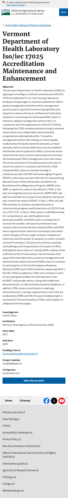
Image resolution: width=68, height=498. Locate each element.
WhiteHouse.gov (12, 490)
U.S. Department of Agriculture (27, 13)
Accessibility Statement (16, 432)
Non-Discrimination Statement (20, 446)
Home (8, 400)
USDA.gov (8, 477)
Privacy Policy (10, 439)
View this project (34, 380)
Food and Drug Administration (19, 353)
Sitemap (25, 400)
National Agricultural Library (27, 10)
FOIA (5, 425)
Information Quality (14, 463)
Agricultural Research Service (19, 470)
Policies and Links (12, 412)
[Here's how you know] (34, 4)
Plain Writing (10, 419)
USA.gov (7, 483)
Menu (63, 12)
